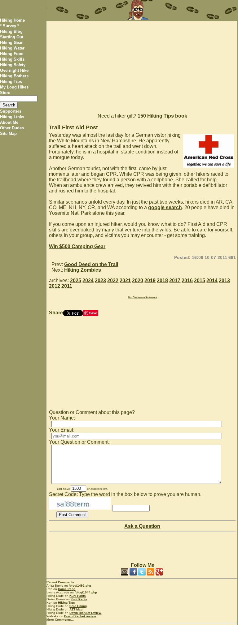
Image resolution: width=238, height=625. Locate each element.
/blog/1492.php (80, 585)
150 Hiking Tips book (162, 116)
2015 (199, 280)
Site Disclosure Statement (142, 297)
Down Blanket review (85, 612)
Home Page (66, 589)
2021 (125, 280)
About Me (9, 122)
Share (56, 312)
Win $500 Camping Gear (77, 246)
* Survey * (9, 26)
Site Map (8, 133)
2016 (187, 280)
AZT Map (75, 609)
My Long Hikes (14, 87)
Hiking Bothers (14, 76)
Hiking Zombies (82, 270)
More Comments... (60, 619)
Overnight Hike (14, 70)
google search (165, 207)
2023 (100, 280)
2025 (75, 280)
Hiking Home (12, 20)
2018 (162, 280)
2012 (54, 286)
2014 (212, 280)
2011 (66, 286)
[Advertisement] (141, 64)
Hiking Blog (11, 31)
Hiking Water (12, 48)
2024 (88, 280)
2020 (137, 280)
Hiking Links (12, 116)
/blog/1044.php (86, 592)
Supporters (10, 111)
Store (5, 92)
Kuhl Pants (77, 595)
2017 (174, 280)
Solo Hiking (78, 606)
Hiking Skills (12, 59)
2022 (112, 280)
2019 (150, 280)
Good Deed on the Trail (91, 264)
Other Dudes (12, 128)
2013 (224, 280)
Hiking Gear (11, 42)
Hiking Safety (12, 64)
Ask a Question (142, 526)
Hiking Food (12, 53)
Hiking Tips (11, 81)
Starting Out (11, 37)
